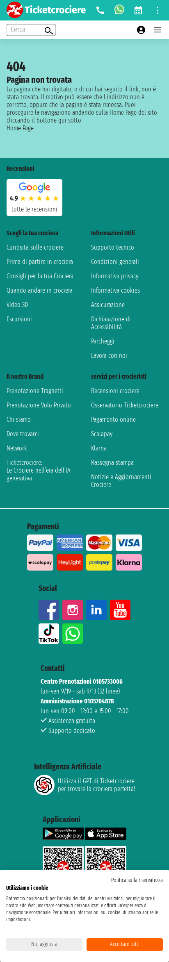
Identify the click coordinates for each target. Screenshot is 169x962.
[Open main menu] (157, 30)
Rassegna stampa (112, 462)
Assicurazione (108, 305)
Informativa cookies (115, 290)
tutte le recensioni (34, 209)
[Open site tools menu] (157, 10)
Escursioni (19, 319)
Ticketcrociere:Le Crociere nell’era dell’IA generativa (39, 470)
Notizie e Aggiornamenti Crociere (121, 481)
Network (17, 448)
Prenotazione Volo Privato (39, 405)
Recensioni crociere (115, 391)
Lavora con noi (109, 355)
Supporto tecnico (112, 247)
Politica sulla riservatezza (137, 880)
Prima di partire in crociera (40, 262)
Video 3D (17, 305)
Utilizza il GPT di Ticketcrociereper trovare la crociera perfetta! (96, 785)
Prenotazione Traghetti (35, 391)
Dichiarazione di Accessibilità (111, 323)
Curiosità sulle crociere (35, 247)
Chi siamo (19, 419)
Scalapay (101, 434)
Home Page (20, 128)
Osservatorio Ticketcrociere (124, 405)
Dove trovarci (23, 434)
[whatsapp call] (119, 10)
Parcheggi (102, 341)
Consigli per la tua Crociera (40, 276)
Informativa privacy (114, 276)
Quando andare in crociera (40, 290)
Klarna (99, 448)
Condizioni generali (115, 262)
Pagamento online (113, 419)
